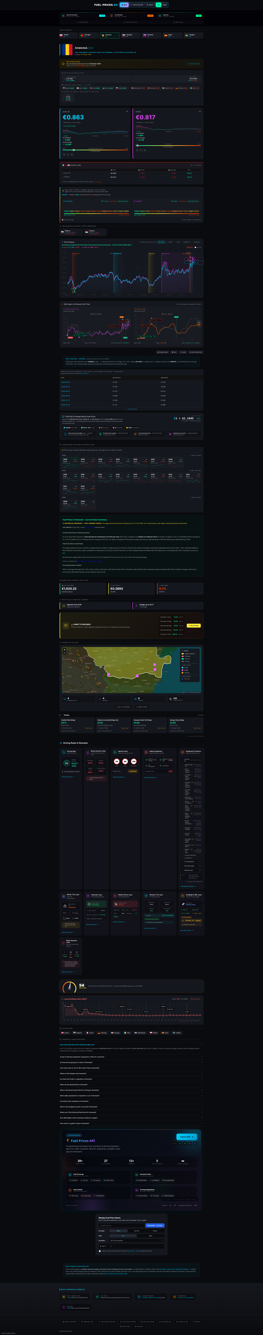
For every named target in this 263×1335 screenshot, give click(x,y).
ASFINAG (145, 1297)
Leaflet (185, 692)
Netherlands (139, 88)
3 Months (196, 242)
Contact (140, 1326)
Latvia (95, 88)
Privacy (198, 1321)
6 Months (187, 242)
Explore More (196, 999)
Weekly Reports (70, 1321)
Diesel (155, 1231)
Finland (168, 88)
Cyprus (83, 88)
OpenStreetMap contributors (195, 692)
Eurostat (69, 1297)
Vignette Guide (142, 707)
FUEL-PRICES (106, 4)
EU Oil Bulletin (89, 527)
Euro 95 (136, 1231)
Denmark (154, 88)
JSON (184, 352)
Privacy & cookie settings (8, 1333)
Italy (195, 88)
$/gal (164, 5)
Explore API (186, 1136)
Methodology (166, 1321)
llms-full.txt (86, 561)
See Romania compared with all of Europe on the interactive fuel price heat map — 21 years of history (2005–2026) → (97, 245)
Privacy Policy (130, 1251)
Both (118, 1231)
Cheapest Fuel (88, 1321)
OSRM (69, 1308)
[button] (87, 677)
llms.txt (79, 561)
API (64, 553)
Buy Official (195, 625)
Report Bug (126, 1326)
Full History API (197, 352)
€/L (158, 5)
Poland (122, 88)
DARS (150, 1297)
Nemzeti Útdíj (156, 1297)
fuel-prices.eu (68, 1331)
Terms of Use (183, 1321)
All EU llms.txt (95, 561)
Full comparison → (98, 181)
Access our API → (84, 373)
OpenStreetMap (189, 1297)
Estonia (109, 88)
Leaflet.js (180, 1297)
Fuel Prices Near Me (108, 1321)
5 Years (170, 242)
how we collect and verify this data (115, 1274)
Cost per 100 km (148, 1321)
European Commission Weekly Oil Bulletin (174, 1269)
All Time (161, 242)
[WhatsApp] (68, 154)
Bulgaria (69, 88)
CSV (175, 352)
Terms (137, 1251)
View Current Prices (194, 63)
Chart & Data (164, 352)
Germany (182, 88)
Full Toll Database (124, 707)
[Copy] (64, 154)
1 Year (178, 242)
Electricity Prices (129, 1321)
